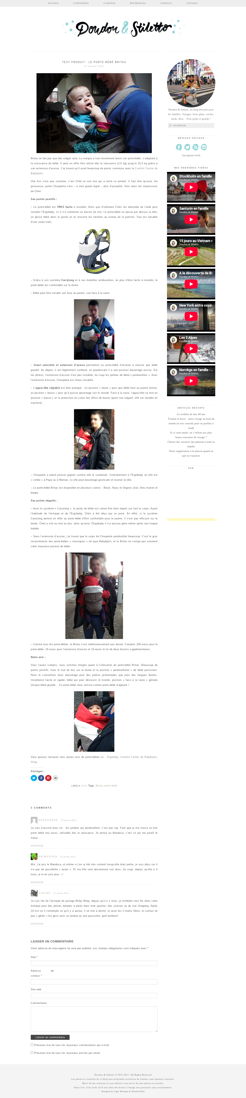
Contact (166, 3)
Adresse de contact (42, 973)
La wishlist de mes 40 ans (191, 414)
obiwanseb (47, 856)
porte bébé (111, 785)
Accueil (53, 3)
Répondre (37, 846)
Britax (99, 785)
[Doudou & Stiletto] (123, 29)
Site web (36, 989)
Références (138, 3)
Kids (84, 786)
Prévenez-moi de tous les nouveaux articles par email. (67, 1053)
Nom (34, 957)
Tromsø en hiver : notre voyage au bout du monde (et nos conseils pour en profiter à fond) (191, 423)
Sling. (34, 762)
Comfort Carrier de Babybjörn (138, 757)
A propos (109, 3)
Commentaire (39, 1003)
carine (44, 893)
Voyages (192, 3)
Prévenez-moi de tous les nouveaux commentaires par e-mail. (72, 1045)
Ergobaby (112, 757)
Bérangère (48, 820)
